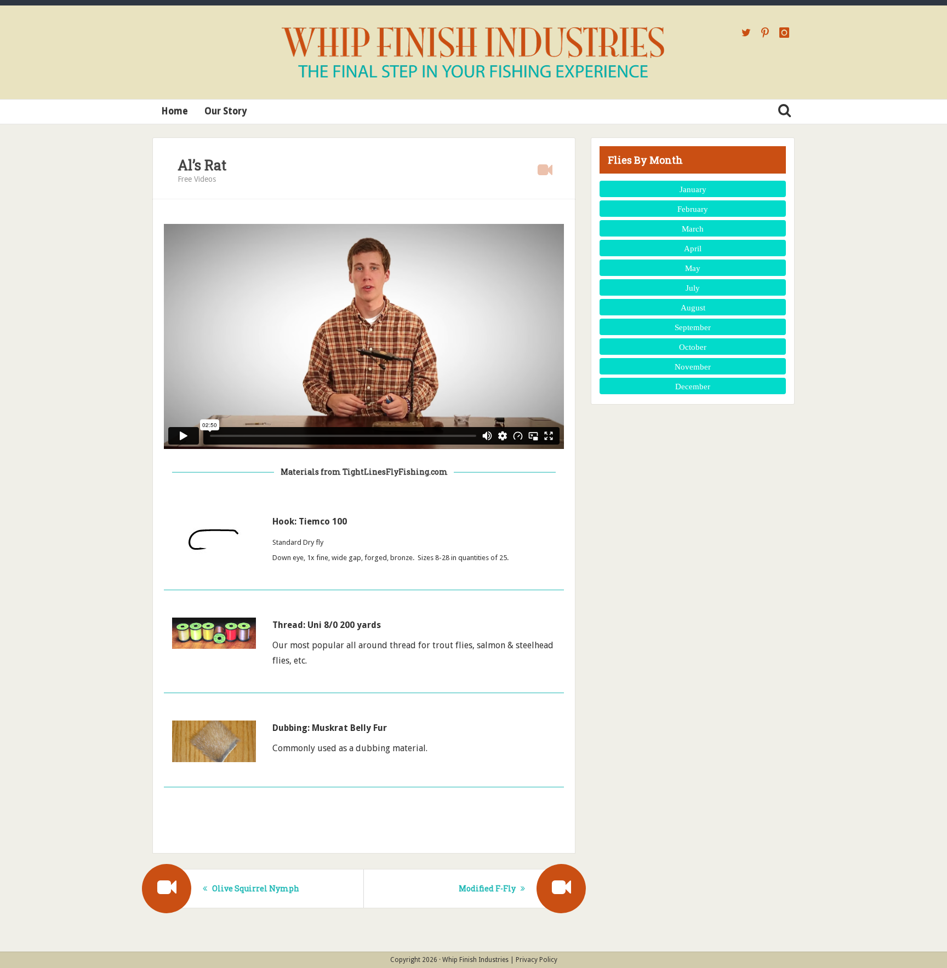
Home (174, 111)
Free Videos (197, 179)
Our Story (225, 111)
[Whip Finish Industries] (473, 52)
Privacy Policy (536, 960)
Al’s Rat (202, 165)
